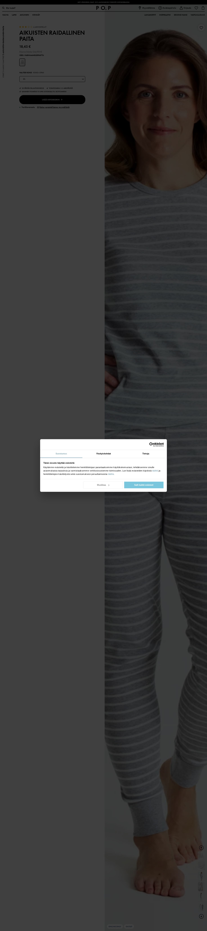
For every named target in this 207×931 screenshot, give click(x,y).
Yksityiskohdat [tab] (103, 453)
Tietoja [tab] (145, 453)
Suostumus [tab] (61, 453)
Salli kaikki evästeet (143, 485)
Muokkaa (101, 485)
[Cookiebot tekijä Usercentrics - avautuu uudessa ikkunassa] (151, 444)
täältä (155, 470)
